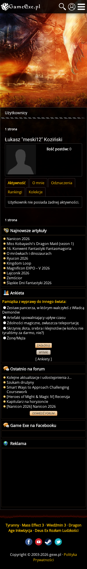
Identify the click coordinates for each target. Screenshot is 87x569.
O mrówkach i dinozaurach (29, 253)
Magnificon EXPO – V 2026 (28, 268)
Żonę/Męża (16, 338)
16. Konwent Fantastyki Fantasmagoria (39, 248)
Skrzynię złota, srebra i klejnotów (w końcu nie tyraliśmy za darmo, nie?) (42, 330)
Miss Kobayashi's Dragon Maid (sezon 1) (40, 243)
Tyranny (12, 525)
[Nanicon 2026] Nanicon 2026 (31, 406)
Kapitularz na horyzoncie (27, 401)
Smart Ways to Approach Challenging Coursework (38, 389)
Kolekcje (36, 192)
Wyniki (43, 352)
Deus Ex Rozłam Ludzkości (57, 530)
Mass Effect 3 (33, 525)
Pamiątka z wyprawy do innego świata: (34, 301)
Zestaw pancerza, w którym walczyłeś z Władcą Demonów (43, 310)
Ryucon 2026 (17, 258)
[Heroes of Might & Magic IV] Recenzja (38, 396)
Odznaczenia (61, 182)
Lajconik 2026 (18, 273)
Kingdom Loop (19, 263)
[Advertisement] (43, 60)
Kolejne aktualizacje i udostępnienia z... (39, 377)
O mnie (38, 182)
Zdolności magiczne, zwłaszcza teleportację (43, 323)
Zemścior (14, 277)
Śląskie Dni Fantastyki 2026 (29, 282)
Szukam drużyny (20, 382)
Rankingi (15, 192)
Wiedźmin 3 (56, 525)
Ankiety (43, 359)
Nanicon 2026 (18, 238)
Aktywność (17, 182)
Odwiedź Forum (43, 413)
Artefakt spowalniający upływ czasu (36, 317)
